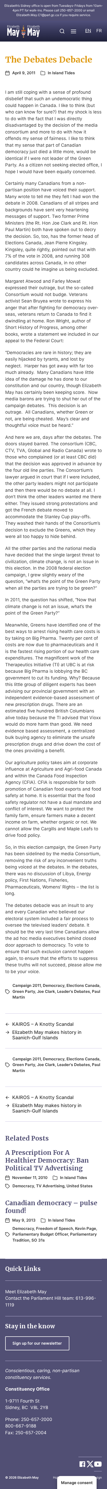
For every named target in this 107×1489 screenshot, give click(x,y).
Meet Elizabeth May (25, 1291)
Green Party (23, 991)
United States (79, 1185)
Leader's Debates (73, 991)
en (88, 30)
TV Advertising (50, 1185)
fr (99, 30)
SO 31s (38, 1240)
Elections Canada (82, 985)
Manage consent (77, 1482)
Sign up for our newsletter (37, 1343)
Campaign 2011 (26, 985)
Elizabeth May (28, 1477)
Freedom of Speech (54, 1228)
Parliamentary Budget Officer (40, 1234)
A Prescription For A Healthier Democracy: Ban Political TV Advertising (47, 1160)
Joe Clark (46, 991)
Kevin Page (85, 1228)
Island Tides (63, 72)
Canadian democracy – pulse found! (51, 1207)
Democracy (53, 985)
